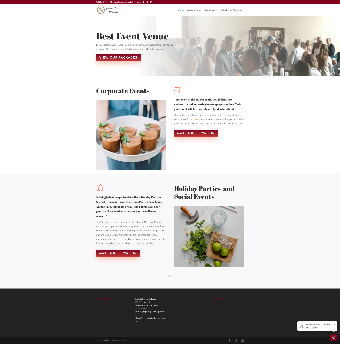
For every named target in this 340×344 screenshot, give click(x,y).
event (197, 119)
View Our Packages (118, 57)
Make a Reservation (196, 133)
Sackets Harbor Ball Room (115, 340)
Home (170, 276)
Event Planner (211, 10)
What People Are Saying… (232, 10)
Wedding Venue (194, 10)
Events (181, 10)
